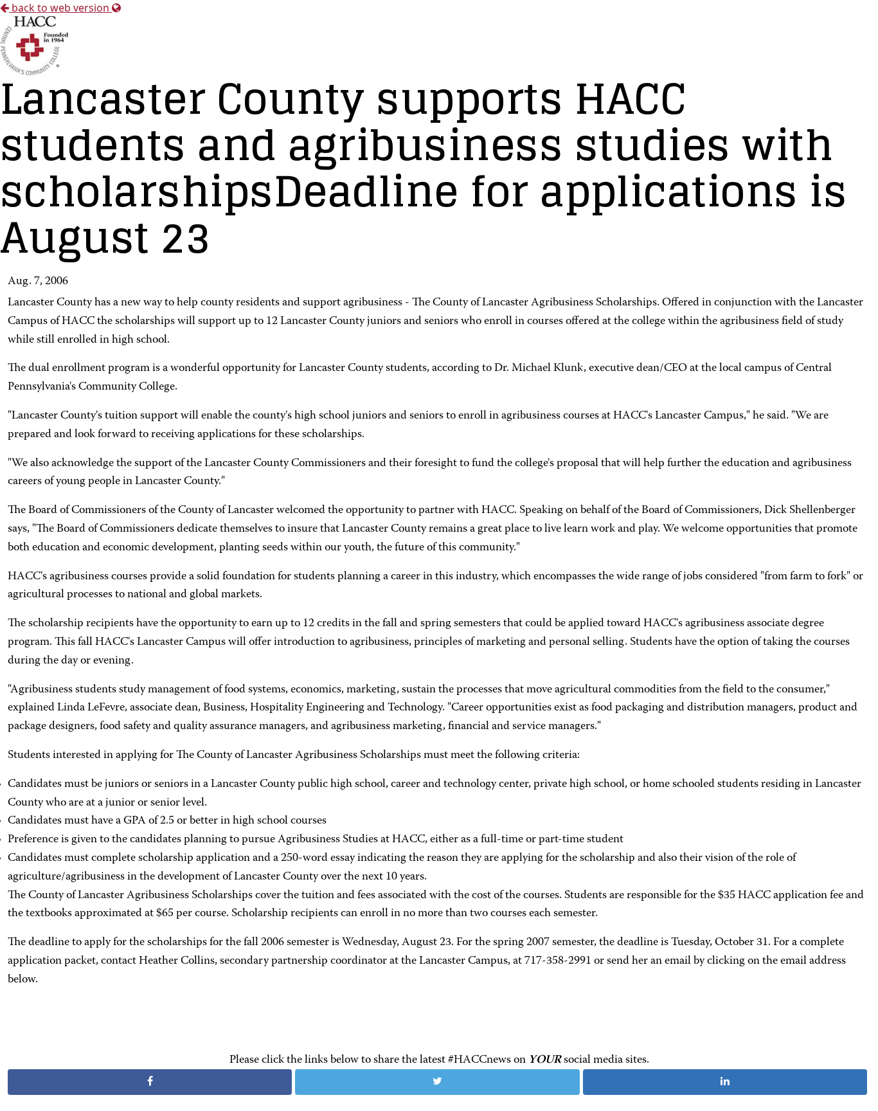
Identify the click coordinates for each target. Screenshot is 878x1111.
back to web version (60, 8)
